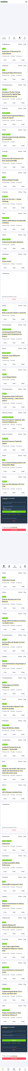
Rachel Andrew (6, 836)
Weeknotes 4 (6, 843)
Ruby (9, 567)
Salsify (4, 573)
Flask (20, 567)
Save (14, 60)
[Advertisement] (14, 19)
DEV (4, 213)
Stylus (25, 38)
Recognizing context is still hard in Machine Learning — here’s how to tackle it (13, 398)
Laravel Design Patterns (9, 377)
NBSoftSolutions (6, 44)
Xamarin (5, 477)
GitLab (19, 514)
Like (6, 60)
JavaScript (4, 567)
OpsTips (5, 962)
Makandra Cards (6, 917)
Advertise (14, 299)
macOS (19, 38)
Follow (20, 44)
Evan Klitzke (5, 65)
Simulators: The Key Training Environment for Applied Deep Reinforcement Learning (11, 94)
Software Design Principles (10, 180)
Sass (9, 38)
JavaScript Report (6, 740)
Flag (25, 44)
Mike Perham (6, 720)
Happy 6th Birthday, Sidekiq (10, 728)
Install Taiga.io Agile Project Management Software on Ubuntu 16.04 (12, 948)
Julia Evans (5, 877)
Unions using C (6, 261)
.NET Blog (5, 151)
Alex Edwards (6, 855)
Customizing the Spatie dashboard (12, 242)
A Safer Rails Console (8, 580)
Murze (4, 130)
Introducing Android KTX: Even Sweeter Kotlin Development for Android (12, 334)
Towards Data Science (7, 85)
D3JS (25, 567)
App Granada (5, 254)
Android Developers (7, 324)
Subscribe (14, 511)
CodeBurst (5, 192)
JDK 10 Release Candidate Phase (12, 792)
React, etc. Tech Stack (7, 412)
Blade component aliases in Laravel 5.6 (14, 313)
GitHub (9, 514)
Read (23, 60)
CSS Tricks (5, 108)
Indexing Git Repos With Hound (11, 73)
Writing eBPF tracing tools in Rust (12, 884)
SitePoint (5, 613)
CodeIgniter (15, 567)
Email (4, 506)
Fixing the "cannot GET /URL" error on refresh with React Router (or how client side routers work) (13, 771)
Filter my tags (14, 529)
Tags (3, 1038)
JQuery (14, 38)
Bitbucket (14, 514)
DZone (4, 172)
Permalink (13, 56)
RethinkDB (4, 38)
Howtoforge (5, 939)
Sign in (14, 520)
